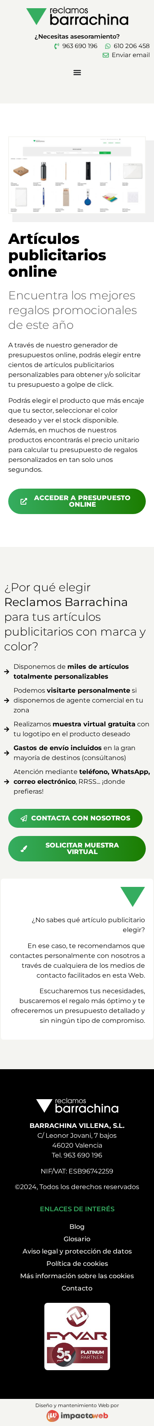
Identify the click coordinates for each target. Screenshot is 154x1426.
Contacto (77, 1288)
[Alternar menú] (77, 72)
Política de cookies (77, 1264)
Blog (77, 1227)
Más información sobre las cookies (77, 1276)
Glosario (77, 1239)
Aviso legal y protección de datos (77, 1251)
